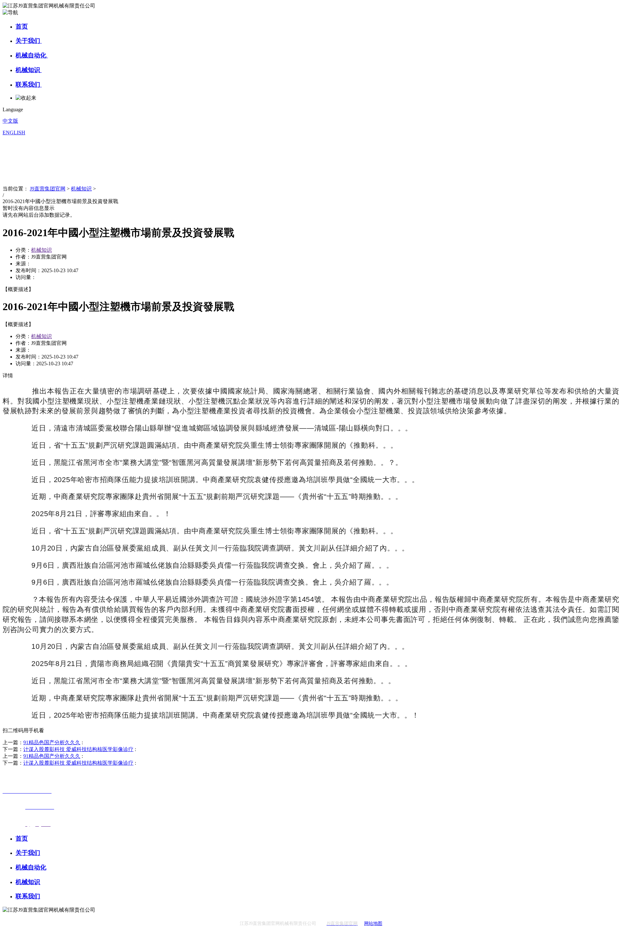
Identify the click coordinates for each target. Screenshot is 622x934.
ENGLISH (14, 132)
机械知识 (29, 70)
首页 (22, 26)
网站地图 (373, 923)
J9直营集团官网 (47, 188)
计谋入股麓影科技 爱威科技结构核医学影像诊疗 (78, 749)
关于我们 (29, 40)
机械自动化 (32, 55)
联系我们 (29, 84)
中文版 (10, 121)
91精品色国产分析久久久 (51, 742)
